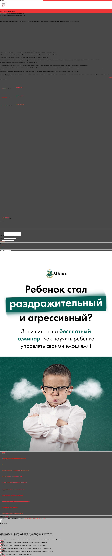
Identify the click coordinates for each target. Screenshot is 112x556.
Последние (3, 453)
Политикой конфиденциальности (33, 518)
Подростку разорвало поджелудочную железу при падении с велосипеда (12, 495)
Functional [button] (1, 540)
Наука (3, 6)
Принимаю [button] (44, 518)
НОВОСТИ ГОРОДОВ (7, 10)
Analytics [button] (1, 546)
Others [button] (1, 552)
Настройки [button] (40, 518)
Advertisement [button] (2, 549)
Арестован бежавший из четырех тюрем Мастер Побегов (10, 507)
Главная (1, 13)
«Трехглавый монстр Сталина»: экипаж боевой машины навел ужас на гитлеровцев (14, 458)
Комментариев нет (4, 88)
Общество (3, 3)
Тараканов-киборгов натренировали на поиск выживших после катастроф (12, 513)
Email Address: (2, 238)
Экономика (3, 4)
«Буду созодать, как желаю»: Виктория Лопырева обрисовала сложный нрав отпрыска (14, 482)
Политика (3, 5)
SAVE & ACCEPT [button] (2, 555)
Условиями (26, 518)
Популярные (3, 452)
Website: (1, 240)
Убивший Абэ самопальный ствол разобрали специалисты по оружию (12, 476)
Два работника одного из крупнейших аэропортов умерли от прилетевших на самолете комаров (15, 501)
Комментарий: (2, 235)
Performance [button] (2, 543)
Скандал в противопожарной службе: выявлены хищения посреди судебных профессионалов (15, 470)
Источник (110, 77)
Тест (2, 464)
